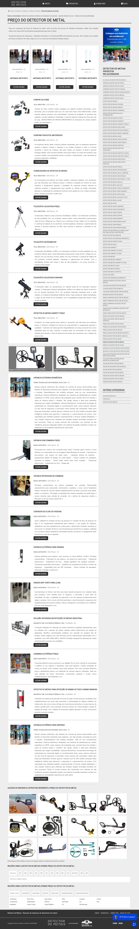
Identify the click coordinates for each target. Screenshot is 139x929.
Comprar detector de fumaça (114, 89)
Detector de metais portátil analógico (113, 149)
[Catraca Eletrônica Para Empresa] (20, 735)
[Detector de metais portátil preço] (82, 848)
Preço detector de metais (112, 330)
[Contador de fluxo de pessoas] (20, 521)
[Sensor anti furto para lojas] (20, 592)
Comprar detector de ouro (113, 98)
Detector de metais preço (112, 167)
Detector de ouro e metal (112, 212)
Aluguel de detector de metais (114, 80)
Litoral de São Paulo (82, 893)
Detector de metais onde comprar (115, 133)
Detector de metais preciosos (114, 159)
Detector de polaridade (112, 235)
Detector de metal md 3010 (113, 185)
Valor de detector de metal (113, 363)
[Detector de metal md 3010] (112, 848)
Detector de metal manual (113, 182)
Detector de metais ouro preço (115, 142)
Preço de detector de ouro (113, 324)
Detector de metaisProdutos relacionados (114, 71)
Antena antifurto (109, 396)
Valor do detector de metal (113, 372)
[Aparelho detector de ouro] (112, 803)
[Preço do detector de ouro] (52, 826)
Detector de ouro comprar (113, 206)
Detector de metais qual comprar (115, 173)
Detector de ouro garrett (113, 218)
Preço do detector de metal (113, 342)
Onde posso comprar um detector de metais (116, 309)
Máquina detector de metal (113, 294)
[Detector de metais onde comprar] (82, 803)
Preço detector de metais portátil (116, 333)
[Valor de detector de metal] (82, 826)
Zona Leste (55, 893)
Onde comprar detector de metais (115, 297)
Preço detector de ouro (112, 339)
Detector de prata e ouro (112, 241)
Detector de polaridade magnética (116, 238)
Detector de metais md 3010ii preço (116, 130)
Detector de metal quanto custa (115, 197)
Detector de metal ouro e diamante (116, 188)
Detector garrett (110, 247)
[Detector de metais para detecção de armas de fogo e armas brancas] (20, 699)
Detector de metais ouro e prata (115, 139)
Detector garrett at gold (112, 250)
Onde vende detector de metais (114, 313)
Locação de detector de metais (114, 285)
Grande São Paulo (67, 893)
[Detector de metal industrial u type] (112, 826)
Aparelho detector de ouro (66, 16)
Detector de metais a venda (113, 104)
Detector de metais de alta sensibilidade (113, 114)
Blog (125, 4)
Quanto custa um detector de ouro (116, 351)
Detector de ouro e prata (112, 215)
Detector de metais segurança (114, 176)
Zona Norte (25, 893)
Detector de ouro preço (112, 224)
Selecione (13, 873)
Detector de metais (110, 101)
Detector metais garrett (112, 259)
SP (36, 873)
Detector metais (109, 256)
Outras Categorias (114, 390)
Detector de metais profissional (115, 170)
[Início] (19, 3)
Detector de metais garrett (113, 121)
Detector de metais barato (113, 107)
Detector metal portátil (112, 272)
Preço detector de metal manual (115, 336)
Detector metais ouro (111, 265)
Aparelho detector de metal (113, 83)
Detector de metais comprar (113, 110)
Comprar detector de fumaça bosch (116, 92)
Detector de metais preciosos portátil (114, 163)
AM (82, 873)
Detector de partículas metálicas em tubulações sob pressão (39, 16)
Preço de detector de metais (113, 316)
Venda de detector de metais (113, 375)
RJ (20, 873)
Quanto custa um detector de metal (116, 348)
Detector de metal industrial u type (116, 179)
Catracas (106, 399)
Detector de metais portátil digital (84, 16)
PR (41, 873)
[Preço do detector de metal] (30, 357)
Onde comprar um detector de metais (114, 304)
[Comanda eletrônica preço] (20, 663)
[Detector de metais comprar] (22, 848)
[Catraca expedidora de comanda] (20, 486)
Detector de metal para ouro (114, 194)
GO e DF (74, 873)
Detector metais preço (111, 269)
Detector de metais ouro (112, 136)
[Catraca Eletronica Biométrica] (20, 387)
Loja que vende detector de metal (115, 291)
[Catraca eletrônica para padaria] (20, 557)
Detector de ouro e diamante (114, 209)
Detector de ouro (110, 203)
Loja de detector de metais (113, 288)
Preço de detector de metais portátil (113, 320)
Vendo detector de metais (112, 382)
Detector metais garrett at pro (115, 262)
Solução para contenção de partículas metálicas (113, 359)
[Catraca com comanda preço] (20, 450)
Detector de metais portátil (113, 145)
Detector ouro (108, 275)
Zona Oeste (35, 893)
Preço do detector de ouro (113, 345)
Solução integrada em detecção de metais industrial (116, 355)
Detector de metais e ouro (113, 118)
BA (62, 873)
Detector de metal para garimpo (115, 191)
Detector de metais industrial (114, 127)
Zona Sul (45, 893)
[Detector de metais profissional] (22, 826)
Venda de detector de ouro (113, 379)
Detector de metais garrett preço (116, 124)
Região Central (14, 893)
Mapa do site (125, 913)
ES (31, 873)
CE (68, 873)
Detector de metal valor (112, 200)
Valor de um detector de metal (114, 366)
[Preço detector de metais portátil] (22, 803)
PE (57, 873)
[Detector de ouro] (52, 848)
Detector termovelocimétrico (114, 278)
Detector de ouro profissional (114, 227)
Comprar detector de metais (113, 95)
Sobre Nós (100, 4)
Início (47, 4)
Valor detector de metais (112, 369)
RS (52, 873)
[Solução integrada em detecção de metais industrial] (20, 628)
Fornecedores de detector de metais (114, 281)
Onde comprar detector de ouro (115, 301)
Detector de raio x (110, 244)
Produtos (73, 4)
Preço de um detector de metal (114, 327)
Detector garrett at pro (112, 253)
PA (87, 873)
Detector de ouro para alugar (114, 221)
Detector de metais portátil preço (116, 156)
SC (47, 873)
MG (25, 873)
